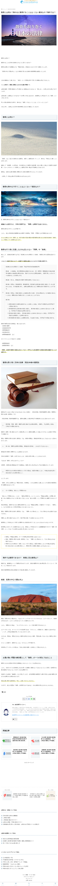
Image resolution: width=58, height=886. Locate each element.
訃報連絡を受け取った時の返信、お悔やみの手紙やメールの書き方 (21, 824)
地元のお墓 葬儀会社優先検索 (11, 838)
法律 (4, 692)
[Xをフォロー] (16, 719)
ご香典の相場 (6, 817)
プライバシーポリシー (29, 876)
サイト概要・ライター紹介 (29, 874)
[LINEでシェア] (32, 699)
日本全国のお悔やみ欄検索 (10, 815)
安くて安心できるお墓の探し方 (11, 843)
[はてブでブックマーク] (29, 699)
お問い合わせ (29, 880)
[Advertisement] (29, 51)
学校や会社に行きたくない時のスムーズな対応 (15, 866)
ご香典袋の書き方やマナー (10, 820)
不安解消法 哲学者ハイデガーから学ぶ (13, 859)
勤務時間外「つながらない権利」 (12, 864)
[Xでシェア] (24, 699)
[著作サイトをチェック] (13, 719)
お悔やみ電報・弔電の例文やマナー (12, 822)
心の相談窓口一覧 (8, 857)
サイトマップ (29, 878)
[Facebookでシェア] (26, 699)
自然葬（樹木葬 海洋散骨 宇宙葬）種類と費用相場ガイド (18, 841)
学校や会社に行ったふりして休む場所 (13, 868)
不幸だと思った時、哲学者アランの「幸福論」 (15, 862)
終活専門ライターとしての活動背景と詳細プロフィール (25, 715)
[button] (34, 699)
